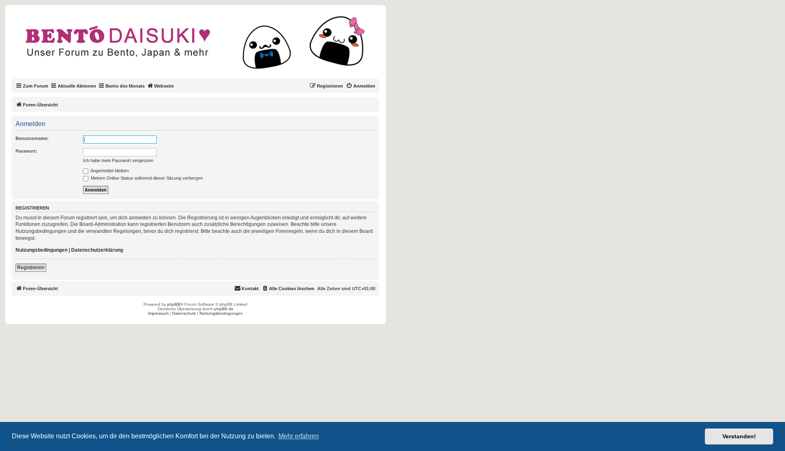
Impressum (158, 313)
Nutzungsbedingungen (41, 250)
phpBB (173, 304)
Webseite (164, 85)
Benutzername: (32, 138)
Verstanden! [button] (739, 436)
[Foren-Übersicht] (202, 47)
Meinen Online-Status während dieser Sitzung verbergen (146, 178)
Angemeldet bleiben (109, 170)
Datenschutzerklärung (97, 250)
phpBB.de (223, 309)
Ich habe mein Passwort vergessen (118, 160)
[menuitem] (360, 86)
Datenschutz (184, 313)
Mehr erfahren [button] (298, 436)
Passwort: (26, 151)
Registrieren (31, 268)
